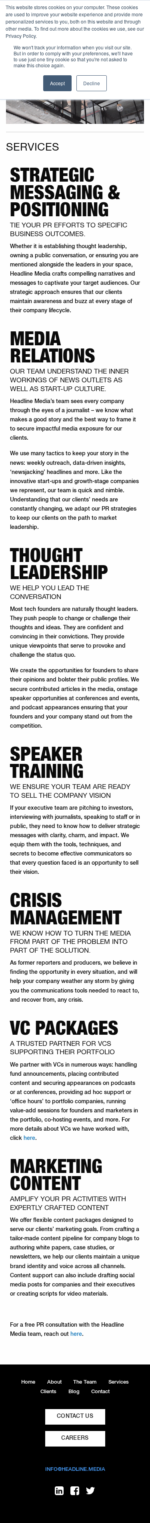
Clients (48, 1391)
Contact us (75, 1416)
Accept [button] (57, 83)
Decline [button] (91, 83)
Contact (100, 1391)
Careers (74, 1438)
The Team (84, 1382)
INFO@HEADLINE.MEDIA (75, 1469)
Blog (74, 1391)
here (29, 1138)
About (54, 1382)
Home (28, 1382)
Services (118, 1382)
